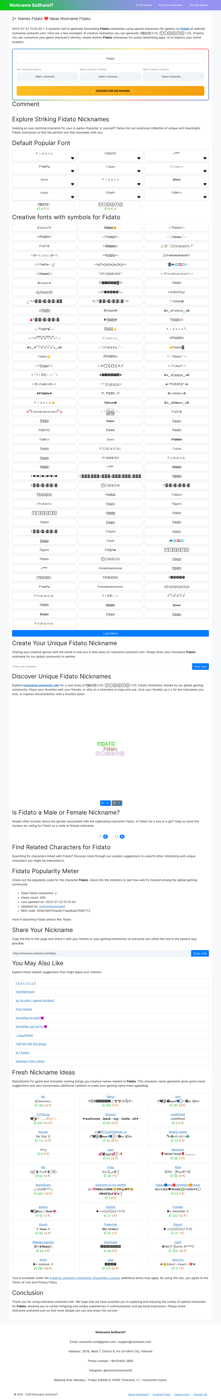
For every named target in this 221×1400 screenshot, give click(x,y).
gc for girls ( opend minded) (35, 1000)
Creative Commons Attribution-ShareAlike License (84, 1278)
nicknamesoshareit (52, 906)
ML (43, 1096)
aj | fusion (22, 1052)
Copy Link (200, 953)
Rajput (178, 1224)
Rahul (110, 1096)
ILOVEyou (43, 1114)
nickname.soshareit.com (41, 685)
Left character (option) (29, 69)
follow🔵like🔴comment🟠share (178, 1185)
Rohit (43, 1259)
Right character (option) (156, 69)
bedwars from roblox (30, 1061)
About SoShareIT (138, 1394)
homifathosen (25, 991)
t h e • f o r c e (26, 983)
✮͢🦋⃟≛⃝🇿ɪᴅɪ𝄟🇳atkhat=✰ (110, 1132)
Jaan (110, 1149)
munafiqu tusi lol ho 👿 (31, 1026)
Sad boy (178, 1259)
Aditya (43, 1207)
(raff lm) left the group (31, 1044)
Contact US (200, 1394)
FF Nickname (144, 5)
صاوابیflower (24, 1035)
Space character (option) (93, 69)
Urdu (110, 1167)
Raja (178, 1167)
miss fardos (24, 1009)
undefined (178, 1114)
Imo (177, 1096)
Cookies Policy (162, 1394)
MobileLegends (43, 1242)
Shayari (110, 1114)
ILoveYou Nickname (171, 5)
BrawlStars (43, 1185)
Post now (200, 666)
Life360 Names (199, 5)
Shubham (110, 1242)
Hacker (111, 1207)
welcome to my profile (110, 1185)
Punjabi (178, 1207)
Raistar (43, 1132)
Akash (43, 1224)
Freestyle (110, 1224)
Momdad (178, 1149)
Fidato (185, 28)
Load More (110, 633)
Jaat (111, 1259)
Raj (43, 1167)
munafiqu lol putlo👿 (30, 1018)
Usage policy (182, 1394)
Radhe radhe (178, 1132)
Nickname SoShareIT (31, 5)
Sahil (178, 1242)
